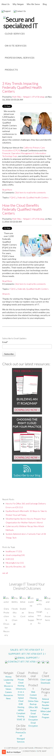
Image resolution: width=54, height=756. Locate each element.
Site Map (41, 751)
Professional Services (33, 676)
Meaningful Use (15, 562)
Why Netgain (18, 4)
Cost (23, 616)
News (8, 698)
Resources (8, 695)
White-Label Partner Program (45, 714)
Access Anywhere (48, 614)
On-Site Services (21, 727)
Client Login (45, 680)
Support (7, 11)
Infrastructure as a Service (21, 692)
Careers (8, 692)
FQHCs (13, 197)
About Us (6, 4)
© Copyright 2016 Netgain (18, 748)
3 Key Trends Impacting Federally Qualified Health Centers (22, 87)
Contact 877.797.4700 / (22, 662)
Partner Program (45, 692)
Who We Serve (33, 4)
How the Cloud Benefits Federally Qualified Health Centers (22, 209)
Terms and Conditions (23, 751)
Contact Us (21, 11)
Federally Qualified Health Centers (33, 197)
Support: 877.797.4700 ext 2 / (27, 654)
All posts (6, 294)
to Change (14, 620)
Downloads (45, 683)
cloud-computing (15, 555)
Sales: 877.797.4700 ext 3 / (27, 650)
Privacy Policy (43, 748)
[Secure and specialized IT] (27, 22)
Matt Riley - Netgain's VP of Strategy (28, 96)
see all (5, 573)
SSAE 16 (21, 719)
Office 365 (33, 707)
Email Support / (28, 658)
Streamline (31, 614)
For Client (45, 674)
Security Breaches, (15, 566)
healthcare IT (14, 551)
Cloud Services (21, 674)
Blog (45, 4)
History (8, 677)
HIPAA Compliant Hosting (20, 713)
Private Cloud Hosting (21, 683)
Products (33, 687)
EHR (10, 559)
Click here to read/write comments (30, 192)
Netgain (8, 673)
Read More (7, 189)
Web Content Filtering (33, 695)
